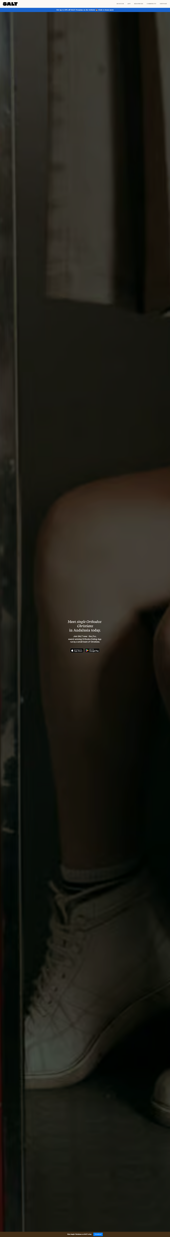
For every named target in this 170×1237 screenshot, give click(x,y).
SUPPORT (163, 3)
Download (98, 1234)
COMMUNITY (151, 3)
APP (129, 3)
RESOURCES (138, 3)
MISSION (120, 3)
